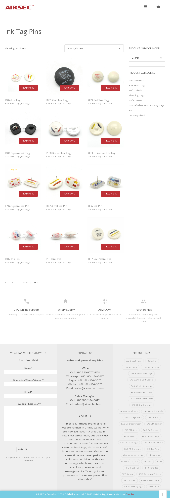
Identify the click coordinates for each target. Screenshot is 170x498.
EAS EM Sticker (154, 424)
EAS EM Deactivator (131, 424)
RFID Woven (129, 480)
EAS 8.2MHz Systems (141, 386)
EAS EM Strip (131, 430)
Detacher (152, 361)
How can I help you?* (28, 404)
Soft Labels (135, 90)
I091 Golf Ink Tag (57, 100)
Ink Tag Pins (154, 455)
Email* (28, 392)
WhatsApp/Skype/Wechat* (28, 380)
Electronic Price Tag (133, 455)
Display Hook (130, 367)
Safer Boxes (135, 100)
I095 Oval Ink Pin (56, 206)
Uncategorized (137, 115)
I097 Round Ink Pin (99, 259)
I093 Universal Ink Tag (101, 153)
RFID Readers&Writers (150, 474)
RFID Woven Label (150, 480)
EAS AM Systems (133, 417)
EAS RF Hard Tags (129, 443)
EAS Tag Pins (152, 449)
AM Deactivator (134, 361)
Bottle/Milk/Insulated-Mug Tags (146, 105)
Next (36, 282)
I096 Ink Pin (94, 206)
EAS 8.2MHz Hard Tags (141, 373)
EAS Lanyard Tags (150, 436)
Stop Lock (153, 487)
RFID (131, 110)
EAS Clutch (152, 417)
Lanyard (125, 461)
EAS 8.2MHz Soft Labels (141, 380)
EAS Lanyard (130, 436)
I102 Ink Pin (12, 259)
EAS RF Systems (132, 449)
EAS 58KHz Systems (141, 405)
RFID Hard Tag (151, 468)
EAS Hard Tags (12, 103)
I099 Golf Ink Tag (98, 100)
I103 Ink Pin (53, 259)
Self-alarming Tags (133, 487)
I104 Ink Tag (13, 100)
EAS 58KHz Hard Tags (141, 392)
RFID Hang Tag (132, 468)
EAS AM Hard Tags (129, 411)
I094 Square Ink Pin (17, 206)
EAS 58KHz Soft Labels (141, 399)
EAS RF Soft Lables (153, 443)
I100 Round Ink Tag (58, 153)
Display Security (151, 367)
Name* (28, 368)
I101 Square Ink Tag (17, 153)
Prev (25, 282)
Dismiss (130, 494)
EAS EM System (151, 430)
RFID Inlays (127, 474)
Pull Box (147, 461)
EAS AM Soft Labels (153, 411)
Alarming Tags (137, 95)
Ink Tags (25, 103)
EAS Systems (136, 80)
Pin (136, 461)
